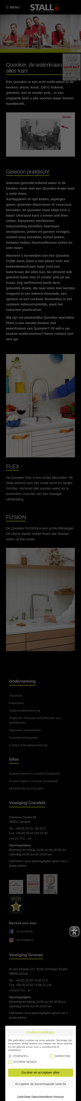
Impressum (58, 1096)
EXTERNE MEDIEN (25, 1061)
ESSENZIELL (21, 1056)
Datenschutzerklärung (42, 1096)
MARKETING (62, 1056)
